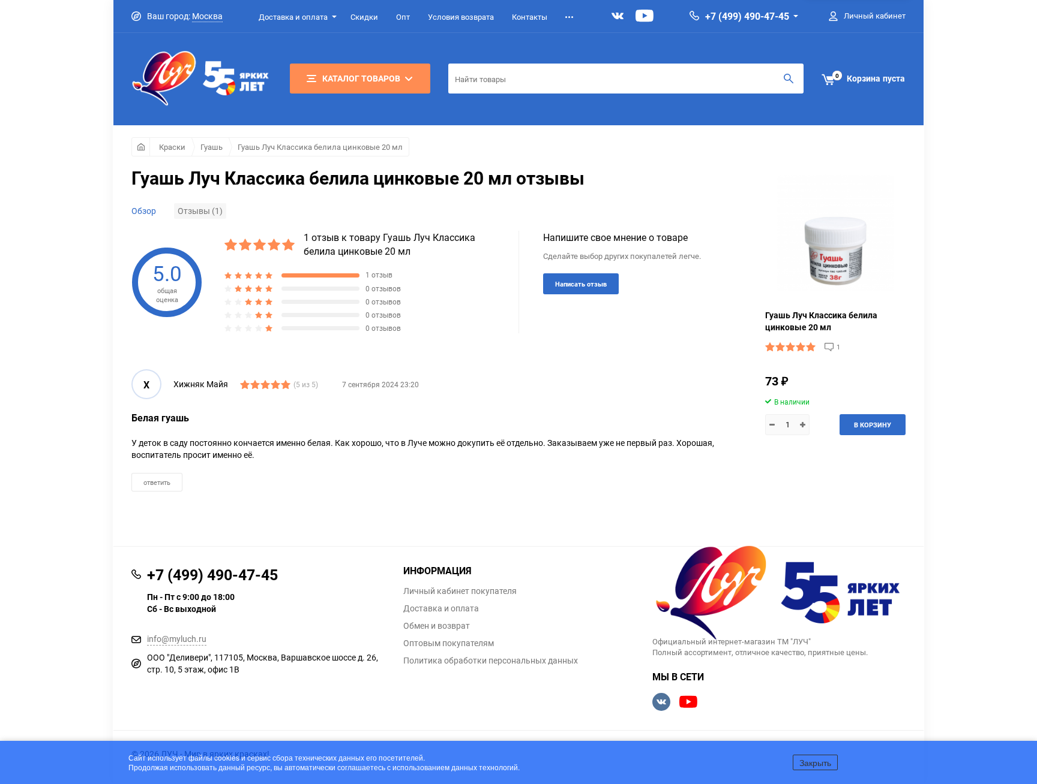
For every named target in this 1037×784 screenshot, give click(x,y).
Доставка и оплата (293, 16)
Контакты (529, 16)
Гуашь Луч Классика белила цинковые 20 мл (320, 146)
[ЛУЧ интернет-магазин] (779, 594)
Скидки (364, 16)
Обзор (143, 210)
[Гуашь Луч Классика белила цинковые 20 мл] (835, 232)
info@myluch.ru (176, 638)
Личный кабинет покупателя (460, 591)
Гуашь (211, 146)
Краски (172, 146)
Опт (403, 16)
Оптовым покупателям (448, 643)
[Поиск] (789, 79)
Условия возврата (461, 16)
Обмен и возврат (436, 626)
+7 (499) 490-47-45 (747, 16)
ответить (156, 482)
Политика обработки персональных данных (490, 660)
